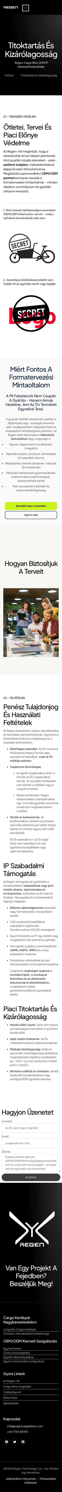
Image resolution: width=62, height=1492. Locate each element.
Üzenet (6, 1151)
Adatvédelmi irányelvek (21, 1478)
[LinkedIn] (23, 1442)
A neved (7, 1121)
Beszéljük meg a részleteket (31, 506)
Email (5, 1136)
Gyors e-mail (31, 515)
